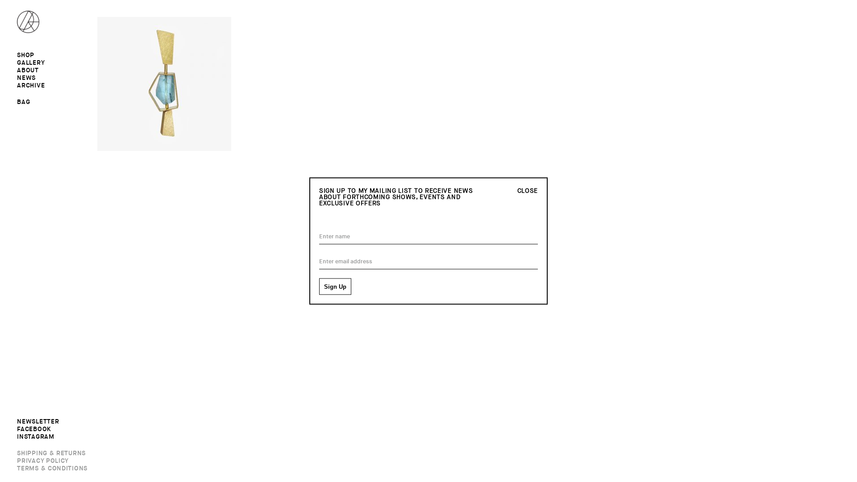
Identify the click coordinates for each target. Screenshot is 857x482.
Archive (31, 85)
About (28, 70)
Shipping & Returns (51, 453)
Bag (23, 102)
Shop (25, 55)
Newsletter (38, 421)
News (26, 78)
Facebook (34, 429)
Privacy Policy (43, 461)
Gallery (31, 62)
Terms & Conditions (52, 468)
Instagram (35, 436)
